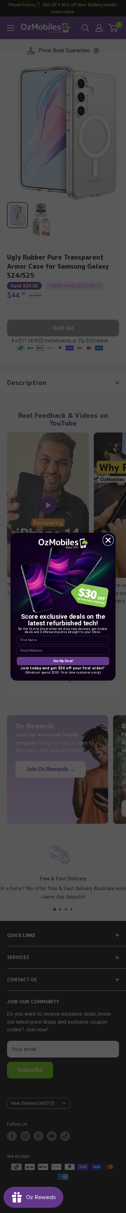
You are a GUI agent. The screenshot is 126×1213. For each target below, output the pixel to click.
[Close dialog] (108, 540)
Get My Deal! (63, 660)
